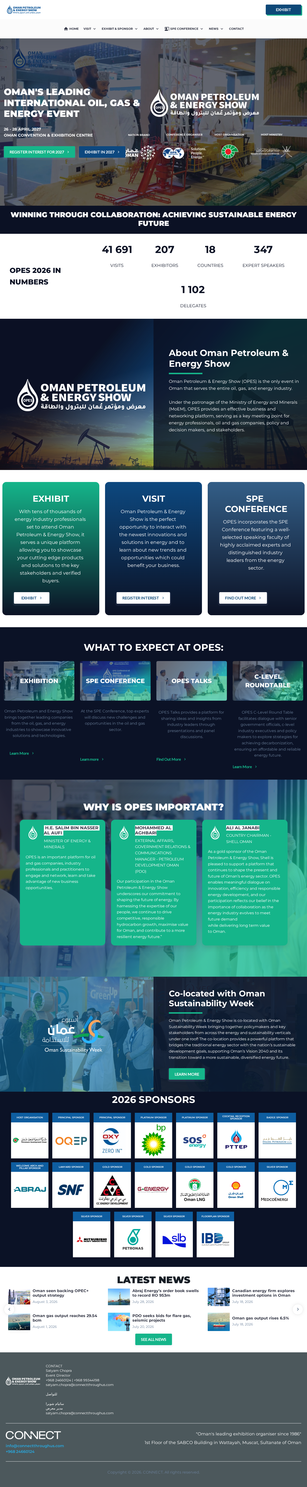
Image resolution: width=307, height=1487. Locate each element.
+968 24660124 (20, 1452)
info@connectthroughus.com (35, 1446)
